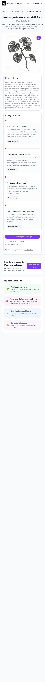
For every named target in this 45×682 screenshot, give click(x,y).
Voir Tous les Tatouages (34, 266)
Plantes (4, 11)
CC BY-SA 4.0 (28, 250)
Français (38, 3)
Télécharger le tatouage (23, 237)
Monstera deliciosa (17, 11)
